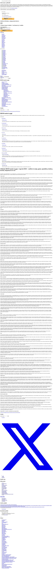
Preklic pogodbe (4, 74)
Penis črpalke (3, 85)
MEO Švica (3, 525)
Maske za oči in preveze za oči (8, 91)
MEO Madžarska (4, 531)
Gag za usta (5, 92)
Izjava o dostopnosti (4, 490)
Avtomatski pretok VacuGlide (6, 536)
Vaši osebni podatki (4, 500)
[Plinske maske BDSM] (5, 154)
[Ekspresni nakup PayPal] (8, 19)
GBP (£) (3, 41)
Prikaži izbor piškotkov (3, 9)
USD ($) (3, 34)
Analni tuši (3, 98)
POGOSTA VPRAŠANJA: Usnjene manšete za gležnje (9, 557)
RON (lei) (3, 44)
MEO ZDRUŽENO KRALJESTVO (7, 529)
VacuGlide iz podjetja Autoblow (6, 555)
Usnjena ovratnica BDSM (5, 545)
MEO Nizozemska (4, 528)
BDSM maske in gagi (5, 89)
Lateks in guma (4, 102)
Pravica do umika (4, 487)
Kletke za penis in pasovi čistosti (6, 97)
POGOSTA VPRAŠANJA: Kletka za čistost (8, 559)
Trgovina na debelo (4, 485)
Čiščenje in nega (4, 565)
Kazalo (3, 494)
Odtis (2, 489)
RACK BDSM (4, 522)
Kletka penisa (4, 548)
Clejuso (3, 551)
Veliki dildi (3, 535)
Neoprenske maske (6, 90)
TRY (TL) (3, 46)
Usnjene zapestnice (4, 547)
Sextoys (3, 82)
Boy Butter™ (4, 543)
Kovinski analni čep (4, 542)
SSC (2, 523)
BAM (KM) (3, 36)
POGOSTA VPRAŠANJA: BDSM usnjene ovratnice (9, 558)
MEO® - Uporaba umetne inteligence (7, 567)
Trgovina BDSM (4, 483)
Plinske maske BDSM (6, 95)
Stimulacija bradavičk (5, 87)
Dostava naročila (4, 488)
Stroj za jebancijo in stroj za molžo (6, 86)
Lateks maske (5, 93)
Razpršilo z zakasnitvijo (5, 524)
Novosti (3, 71)
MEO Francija (4, 526)
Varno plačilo (3, 486)
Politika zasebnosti (4, 492)
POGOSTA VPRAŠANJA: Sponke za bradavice (8, 561)
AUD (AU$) (3, 35)
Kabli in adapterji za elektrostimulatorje (7, 564)
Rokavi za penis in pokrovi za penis (6, 84)
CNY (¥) (3, 39)
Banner (3, 484)
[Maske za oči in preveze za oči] (4, 129)
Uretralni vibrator (4, 549)
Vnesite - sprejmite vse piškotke (11, 9)
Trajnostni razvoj (4, 519)
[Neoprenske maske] (5, 124)
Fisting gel (3, 540)
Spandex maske (6, 94)
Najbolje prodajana (4, 72)
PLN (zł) (3, 43)
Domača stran (4, 70)
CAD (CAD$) (4, 37)
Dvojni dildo (3, 546)
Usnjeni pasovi (4, 103)
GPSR (3, 521)
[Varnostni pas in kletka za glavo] (4, 139)
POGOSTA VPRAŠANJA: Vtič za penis (7, 560)
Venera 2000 (3, 562)
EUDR (3, 563)
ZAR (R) (3, 47)
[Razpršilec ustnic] (4, 165)
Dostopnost (3, 520)
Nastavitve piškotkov (4, 493)
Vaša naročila (3, 498)
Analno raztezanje (4, 552)
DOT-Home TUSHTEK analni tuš (6, 554)
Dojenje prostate (4, 550)
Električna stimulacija (5, 99)
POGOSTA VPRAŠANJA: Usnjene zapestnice (8, 556)
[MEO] (2, 77)
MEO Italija (3, 527)
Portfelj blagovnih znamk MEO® (6, 566)
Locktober (3, 534)
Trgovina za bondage (4, 88)
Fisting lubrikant (4, 541)
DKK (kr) (3, 40)
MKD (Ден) (3, 42)
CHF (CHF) (3, 38)
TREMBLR (3, 544)
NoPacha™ (3, 538)
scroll (1, 516)
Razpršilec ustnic (6, 96)
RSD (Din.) (3, 45)
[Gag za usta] (4, 134)
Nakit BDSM (4, 104)
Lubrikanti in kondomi (5, 83)
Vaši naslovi (3, 499)
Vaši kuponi (3, 501)
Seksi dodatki (4, 105)
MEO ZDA (3, 532)
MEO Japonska (4, 533)
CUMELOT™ (4, 539)
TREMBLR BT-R (4, 537)
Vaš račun (2, 496)
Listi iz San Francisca (5, 106)
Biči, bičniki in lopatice (5, 100)
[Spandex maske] (4, 149)
